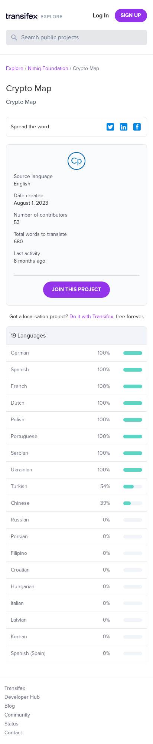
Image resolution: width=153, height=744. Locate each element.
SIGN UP (131, 15)
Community (17, 715)
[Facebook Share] (137, 127)
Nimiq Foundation (48, 68)
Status (11, 724)
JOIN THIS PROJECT (76, 289)
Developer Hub (22, 697)
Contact (13, 733)
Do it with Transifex (91, 316)
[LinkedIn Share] (123, 127)
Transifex (14, 688)
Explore (14, 68)
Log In (101, 15)
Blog (9, 706)
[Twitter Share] (110, 127)
